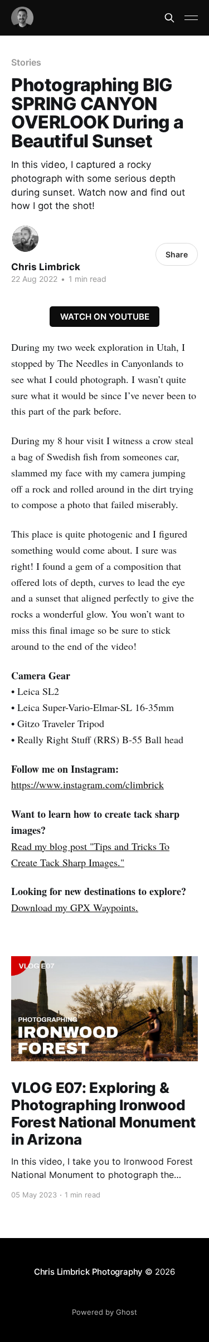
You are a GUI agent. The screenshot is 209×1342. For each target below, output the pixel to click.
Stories (26, 62)
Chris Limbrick (45, 266)
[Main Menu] (191, 17)
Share (177, 254)
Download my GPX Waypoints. (74, 907)
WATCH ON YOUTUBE (104, 316)
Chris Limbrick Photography (88, 1271)
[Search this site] (169, 18)
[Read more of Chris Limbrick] (25, 239)
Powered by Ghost (104, 1312)
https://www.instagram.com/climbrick (87, 784)
